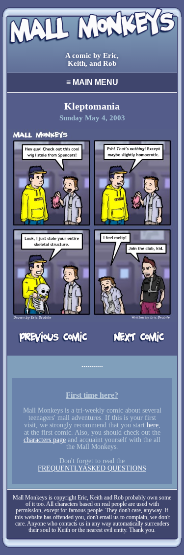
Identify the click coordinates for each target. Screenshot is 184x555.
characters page (45, 440)
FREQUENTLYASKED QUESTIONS (92, 468)
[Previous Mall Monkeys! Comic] (53, 337)
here (152, 425)
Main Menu (92, 82)
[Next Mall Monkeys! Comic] (130, 337)
